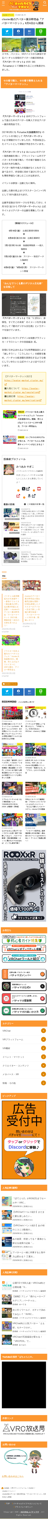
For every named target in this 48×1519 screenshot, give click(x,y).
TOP (8, 1504)
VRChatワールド (13, 548)
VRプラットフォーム (13, 1039)
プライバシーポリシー (24, 1507)
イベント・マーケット (13, 1057)
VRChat (6, 1031)
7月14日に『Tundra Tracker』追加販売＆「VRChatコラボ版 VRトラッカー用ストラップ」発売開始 (32, 557)
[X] (25, 489)
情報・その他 (9, 1083)
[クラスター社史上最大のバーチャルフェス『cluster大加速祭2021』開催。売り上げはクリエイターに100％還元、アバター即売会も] (11, 640)
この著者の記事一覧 (35, 504)
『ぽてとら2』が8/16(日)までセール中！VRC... (29, 1200)
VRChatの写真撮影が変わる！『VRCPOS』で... (27, 1339)
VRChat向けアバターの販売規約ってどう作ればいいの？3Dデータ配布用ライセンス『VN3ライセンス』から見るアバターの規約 (32, 529)
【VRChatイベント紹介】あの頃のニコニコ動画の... (29, 1227)
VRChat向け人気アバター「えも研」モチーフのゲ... (29, 1325)
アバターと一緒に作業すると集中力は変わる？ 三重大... (29, 1254)
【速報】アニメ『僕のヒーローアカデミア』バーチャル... (29, 1298)
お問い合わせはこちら (13, 1476)
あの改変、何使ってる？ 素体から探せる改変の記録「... (29, 1241)
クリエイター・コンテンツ (16, 1065)
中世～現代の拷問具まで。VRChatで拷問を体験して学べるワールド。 (32, 543)
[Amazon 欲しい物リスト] (31, 496)
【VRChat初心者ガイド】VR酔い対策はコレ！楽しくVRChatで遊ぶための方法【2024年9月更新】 (32, 514)
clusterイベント (8, 15)
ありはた (22, 1345)
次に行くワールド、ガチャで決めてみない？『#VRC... (29, 1312)
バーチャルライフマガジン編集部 (32, 1291)
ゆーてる (22, 1304)
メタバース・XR (11, 1074)
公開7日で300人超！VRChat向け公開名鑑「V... (29, 1285)
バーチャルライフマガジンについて (27, 1504)
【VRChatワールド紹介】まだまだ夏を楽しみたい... (29, 1214)
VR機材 (6, 1048)
